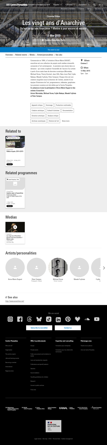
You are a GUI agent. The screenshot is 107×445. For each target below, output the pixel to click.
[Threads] (29, 320)
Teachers (33, 368)
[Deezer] (77, 320)
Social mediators (35, 373)
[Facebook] (20, 320)
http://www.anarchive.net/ (14, 301)
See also (59, 54)
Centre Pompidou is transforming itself (37, 4)
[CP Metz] (41, 410)
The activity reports (10, 354)
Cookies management (67, 439)
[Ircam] (28, 410)
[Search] (94, 5)
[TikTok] (49, 320)
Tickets (81, 9)
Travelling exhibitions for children (39, 377)
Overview (9, 54)
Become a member (69, 8)
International (8, 366)
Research (33, 381)
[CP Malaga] (53, 410)
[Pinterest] (68, 320)
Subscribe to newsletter (39, 328)
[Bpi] (13, 410)
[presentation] (103, 268)
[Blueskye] (39, 320)
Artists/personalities (45, 54)
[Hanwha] (96, 410)
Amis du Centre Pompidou (87, 350)
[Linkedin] (58, 320)
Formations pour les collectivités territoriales (64, 351)
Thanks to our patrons (86, 345)
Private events (34, 350)
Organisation (8, 350)
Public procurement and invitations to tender (41, 355)
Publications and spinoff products (39, 364)
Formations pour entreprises (63, 345)
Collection (69, 4)
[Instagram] (10, 320)
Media (32, 54)
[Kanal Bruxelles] (68, 410)
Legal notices (38, 439)
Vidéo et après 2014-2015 (21, 45)
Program (56, 4)
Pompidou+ (83, 4)
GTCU (50, 439)
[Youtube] (97, 320)
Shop (90, 8)
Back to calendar (96, 45)
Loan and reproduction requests (39, 360)
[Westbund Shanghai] (84, 410)
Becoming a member (10, 362)
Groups (32, 345)
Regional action (9, 371)
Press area (33, 389)
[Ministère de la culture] (53, 426)
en (100, 4)
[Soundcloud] (87, 320)
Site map (45, 439)
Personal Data (56, 439)
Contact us (68, 328)
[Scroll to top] (102, 440)
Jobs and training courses (12, 358)
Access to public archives (37, 385)
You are (98, 9)
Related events (21, 54)
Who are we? (8, 345)
